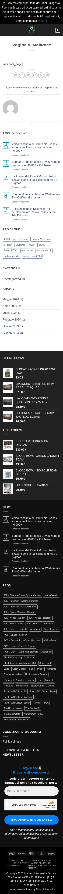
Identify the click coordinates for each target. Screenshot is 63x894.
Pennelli (37, 702)
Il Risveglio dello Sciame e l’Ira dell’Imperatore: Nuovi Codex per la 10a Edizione (34, 212)
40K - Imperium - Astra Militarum (20, 606)
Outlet (31, 868)
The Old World (11, 250)
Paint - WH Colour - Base (42, 691)
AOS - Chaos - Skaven (15, 635)
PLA (46, 702)
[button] (5, 30)
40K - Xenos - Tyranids (15, 629)
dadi (31, 668)
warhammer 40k (12, 256)
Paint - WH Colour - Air (15, 691)
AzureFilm (46, 651)
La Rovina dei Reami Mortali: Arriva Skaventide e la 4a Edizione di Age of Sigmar (35, 180)
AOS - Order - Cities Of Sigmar (19, 646)
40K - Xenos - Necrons (40, 617)
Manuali (49, 680)
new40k (42, 245)
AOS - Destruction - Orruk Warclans (22, 640)
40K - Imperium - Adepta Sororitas (21, 601)
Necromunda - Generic (42, 685)
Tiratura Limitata (12, 714)
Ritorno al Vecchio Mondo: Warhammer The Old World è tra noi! (36, 196)
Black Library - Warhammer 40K (20, 663)
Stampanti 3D (15, 865)
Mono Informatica (45, 889)
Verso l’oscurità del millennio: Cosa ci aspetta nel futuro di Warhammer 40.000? (35, 147)
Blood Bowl (45, 663)
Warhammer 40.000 (33, 714)
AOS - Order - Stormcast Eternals (21, 651)
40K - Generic (51, 595)
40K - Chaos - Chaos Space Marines (22, 595)
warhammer (27, 250)
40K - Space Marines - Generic (19, 612)
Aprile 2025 (10, 305)
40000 (7, 239)
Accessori (35, 629)
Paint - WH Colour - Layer (17, 702)
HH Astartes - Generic (36, 674)
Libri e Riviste (20, 863)
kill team (8, 245)
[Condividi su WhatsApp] (16, 75)
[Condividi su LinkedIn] (47, 75)
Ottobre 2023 (11, 326)
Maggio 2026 (11, 299)
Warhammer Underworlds (16, 719)
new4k (32, 245)
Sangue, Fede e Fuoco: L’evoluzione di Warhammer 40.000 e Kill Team (36, 163)
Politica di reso (12, 741)
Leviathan (20, 245)
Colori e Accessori (38, 860)
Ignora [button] (43, 20)
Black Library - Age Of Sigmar (19, 657)
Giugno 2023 (11, 332)
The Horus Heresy (13, 708)
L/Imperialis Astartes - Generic (19, 680)
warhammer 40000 (32, 256)
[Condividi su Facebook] (22, 75)
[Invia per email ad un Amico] (35, 75)
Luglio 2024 (10, 312)
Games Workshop (40, 239)
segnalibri (31, 91)
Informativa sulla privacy (19, 833)
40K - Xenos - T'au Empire (40, 623)
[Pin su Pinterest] (41, 75)
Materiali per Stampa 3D (41, 865)
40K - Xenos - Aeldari (14, 617)
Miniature (8, 685)
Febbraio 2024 (12, 319)
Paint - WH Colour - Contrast (18, 697)
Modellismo (22, 685)
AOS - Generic (50, 640)
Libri (40, 680)
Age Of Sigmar (20, 239)
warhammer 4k (44, 250)
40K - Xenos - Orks (13, 623)
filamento (51, 668)
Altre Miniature (41, 863)
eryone (40, 668)
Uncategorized (12, 279)
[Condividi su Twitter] (28, 75)
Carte (6, 668)
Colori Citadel (19, 668)
